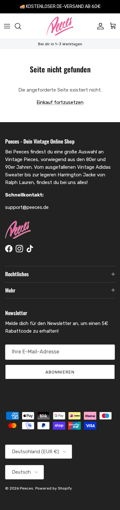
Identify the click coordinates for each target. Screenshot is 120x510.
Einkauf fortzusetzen (60, 102)
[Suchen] (21, 26)
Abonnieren (59, 372)
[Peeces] (60, 26)
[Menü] (7, 26)
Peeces (26, 488)
